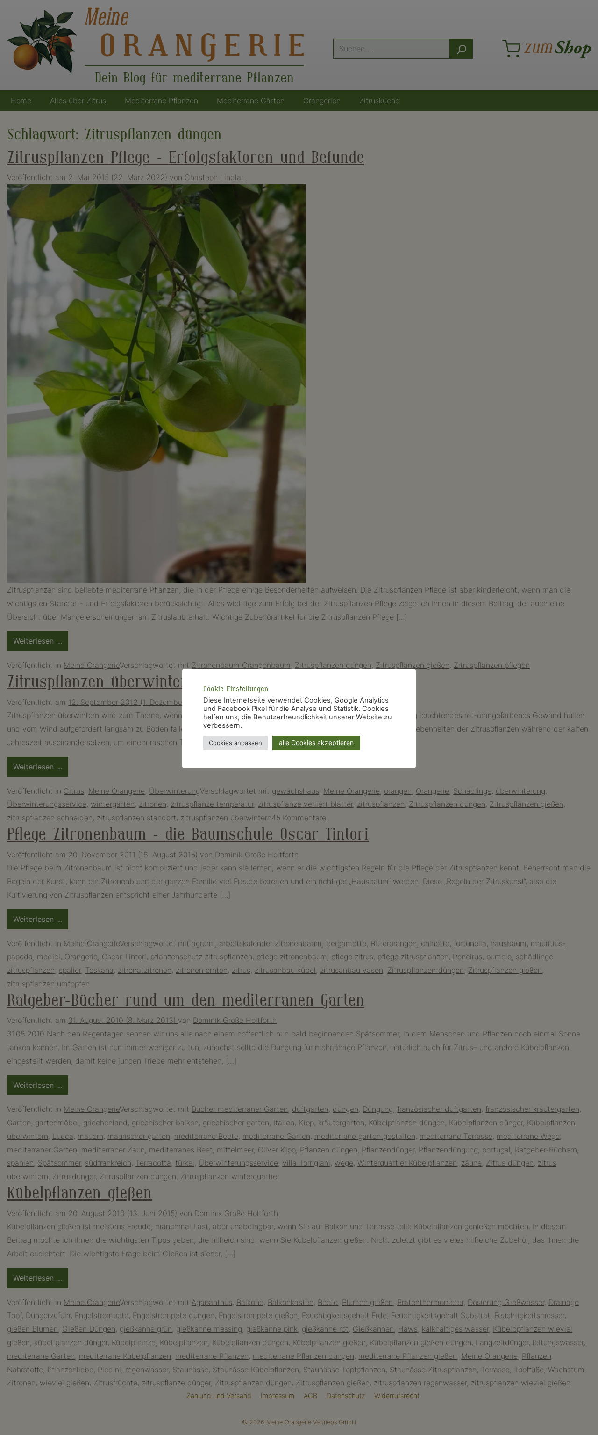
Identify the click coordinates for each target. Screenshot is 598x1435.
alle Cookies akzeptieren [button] (316, 742)
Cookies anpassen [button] (235, 742)
